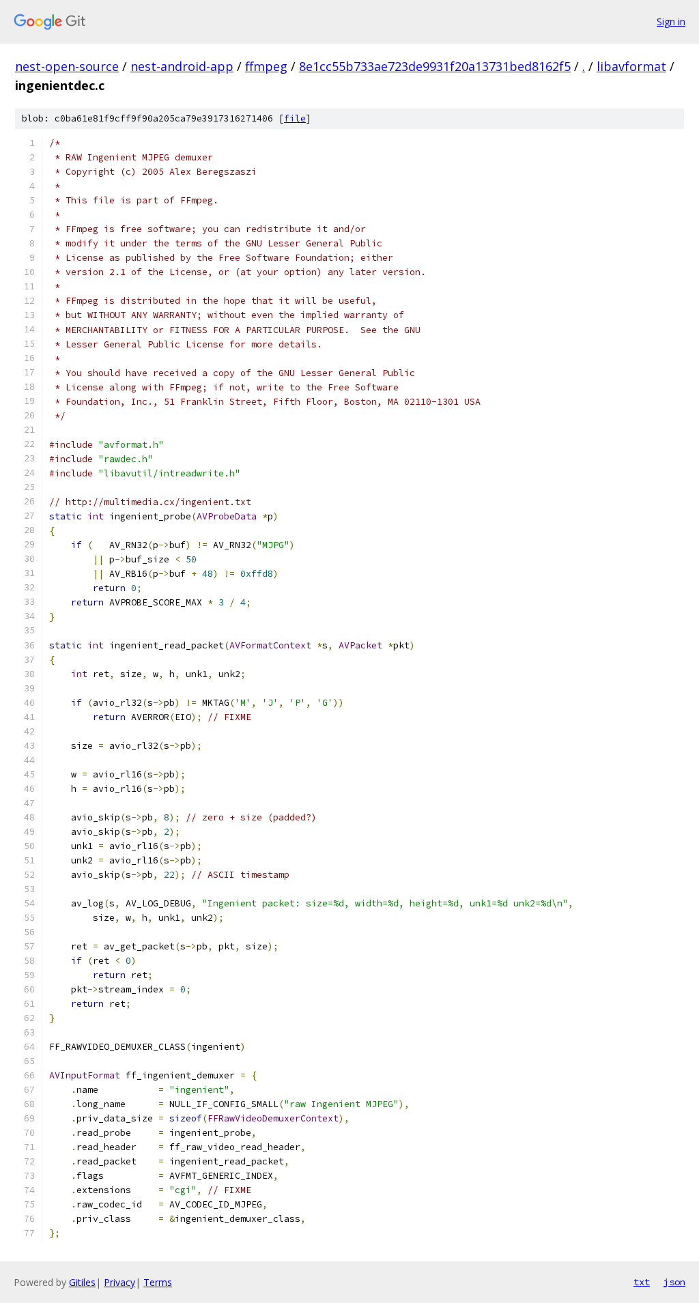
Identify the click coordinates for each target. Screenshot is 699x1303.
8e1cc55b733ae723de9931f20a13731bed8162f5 (435, 66)
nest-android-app (181, 66)
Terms (157, 1282)
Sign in (671, 21)
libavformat (631, 66)
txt (641, 1282)
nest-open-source (67, 66)
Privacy (119, 1282)
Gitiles (82, 1282)
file (295, 118)
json (674, 1282)
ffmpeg (266, 66)
